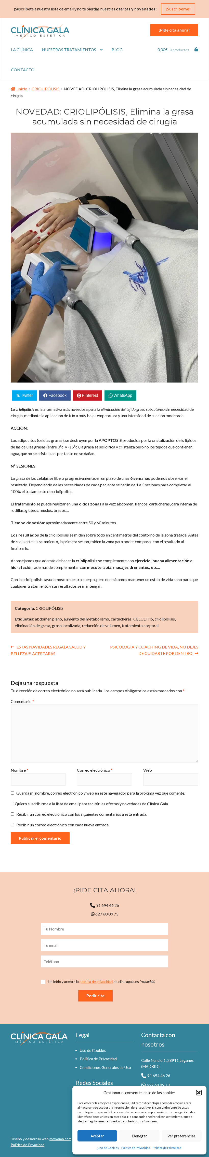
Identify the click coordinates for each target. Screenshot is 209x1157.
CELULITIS (143, 618)
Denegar (139, 1136)
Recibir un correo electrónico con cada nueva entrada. (62, 824)
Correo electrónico (95, 770)
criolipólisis (165, 618)
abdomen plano (48, 618)
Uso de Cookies (108, 1148)
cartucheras (121, 618)
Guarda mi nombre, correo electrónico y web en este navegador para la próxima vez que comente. (100, 793)
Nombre (19, 770)
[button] (198, 1092)
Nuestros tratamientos (69, 49)
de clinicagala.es (101, 982)
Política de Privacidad (135, 1148)
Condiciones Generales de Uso (105, 1067)
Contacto (22, 69)
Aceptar (97, 1136)
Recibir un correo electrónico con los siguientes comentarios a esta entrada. (81, 814)
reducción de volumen (101, 625)
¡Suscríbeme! (178, 8)
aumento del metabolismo (86, 618)
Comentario (22, 701)
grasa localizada (66, 625)
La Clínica (22, 49)
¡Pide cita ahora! (174, 29)
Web (147, 770)
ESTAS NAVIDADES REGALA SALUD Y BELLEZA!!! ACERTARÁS (48, 650)
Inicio (22, 88)
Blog (117, 49)
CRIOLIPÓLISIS (45, 88)
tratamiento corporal (140, 625)
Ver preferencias (181, 1136)
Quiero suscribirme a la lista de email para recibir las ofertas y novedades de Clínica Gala (91, 803)
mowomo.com (60, 1139)
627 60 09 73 (106, 913)
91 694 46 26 (107, 905)
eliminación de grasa (32, 625)
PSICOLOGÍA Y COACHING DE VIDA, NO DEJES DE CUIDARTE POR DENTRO (154, 650)
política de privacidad (96, 981)
